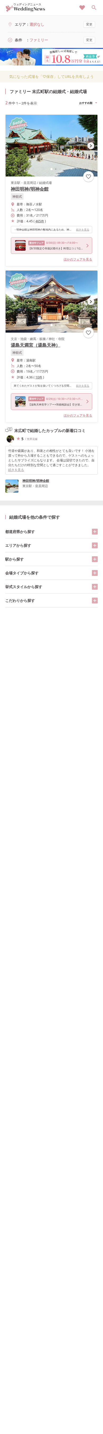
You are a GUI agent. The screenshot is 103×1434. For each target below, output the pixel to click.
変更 (89, 24)
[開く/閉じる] (95, 532)
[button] (51, 169)
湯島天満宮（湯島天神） (35, 345)
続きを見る (82, 229)
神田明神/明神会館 (30, 189)
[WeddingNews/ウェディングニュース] (25, 9)
